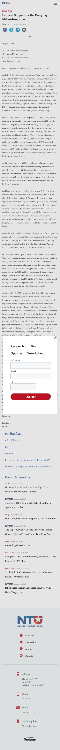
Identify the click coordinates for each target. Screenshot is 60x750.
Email (13, 370)
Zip (11, 381)
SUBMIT (31, 396)
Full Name (15, 360)
